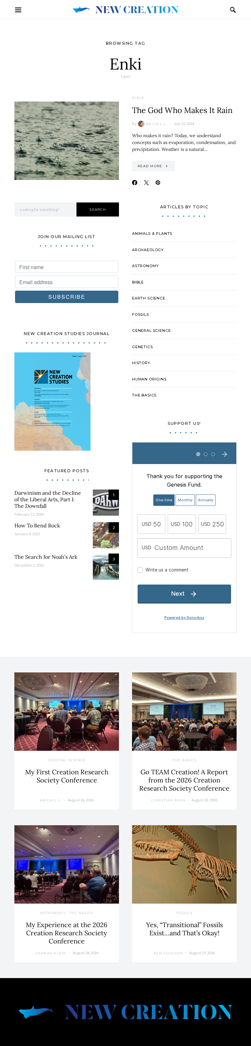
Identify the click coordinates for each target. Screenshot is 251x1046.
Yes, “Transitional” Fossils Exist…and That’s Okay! (184, 929)
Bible (138, 98)
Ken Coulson (168, 953)
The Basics (144, 395)
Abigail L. (156, 124)
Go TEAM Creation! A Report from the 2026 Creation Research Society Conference (184, 780)
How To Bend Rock (37, 525)
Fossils (140, 314)
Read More (150, 166)
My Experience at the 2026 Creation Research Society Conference (67, 933)
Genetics (142, 347)
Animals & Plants (152, 233)
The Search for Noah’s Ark (45, 557)
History (141, 363)
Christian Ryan (168, 800)
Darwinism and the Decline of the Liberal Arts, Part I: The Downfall (47, 499)
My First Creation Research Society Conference (67, 776)
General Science (151, 330)
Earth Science (148, 298)
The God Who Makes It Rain (182, 110)
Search (98, 209)
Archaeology (148, 250)
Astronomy (145, 266)
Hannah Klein (50, 953)
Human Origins (149, 379)
